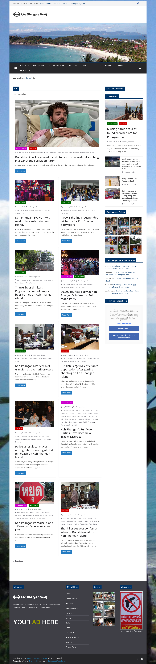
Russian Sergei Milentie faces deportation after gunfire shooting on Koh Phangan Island (79, 371)
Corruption (52, 153)
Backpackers (67, 410)
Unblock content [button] (124, 328)
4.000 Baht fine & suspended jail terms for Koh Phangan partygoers (79, 221)
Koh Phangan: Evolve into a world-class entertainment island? (32, 221)
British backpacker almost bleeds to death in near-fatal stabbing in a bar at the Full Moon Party (57, 158)
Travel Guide (73, 425)
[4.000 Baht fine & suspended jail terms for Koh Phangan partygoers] (80, 190)
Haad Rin (76, 153)
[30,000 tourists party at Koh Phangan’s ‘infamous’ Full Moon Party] (80, 262)
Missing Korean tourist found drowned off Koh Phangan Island (122, 133)
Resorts (22, 283)
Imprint (69, 642)
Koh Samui (33, 210)
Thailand (91, 422)
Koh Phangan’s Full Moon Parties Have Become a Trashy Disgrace (77, 432)
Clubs (73, 284)
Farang (96, 413)
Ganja (74, 416)
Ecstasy (90, 413)
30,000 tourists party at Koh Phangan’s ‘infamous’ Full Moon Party (79, 295)
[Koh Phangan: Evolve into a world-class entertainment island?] (34, 190)
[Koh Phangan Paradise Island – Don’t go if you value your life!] (34, 492)
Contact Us (25, 71)
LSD (62, 419)
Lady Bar (47, 210)
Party (17, 283)
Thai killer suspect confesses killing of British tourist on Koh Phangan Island (79, 532)
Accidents (66, 518)
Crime (59, 153)
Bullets (23, 436)
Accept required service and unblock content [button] (124, 336)
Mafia (72, 361)
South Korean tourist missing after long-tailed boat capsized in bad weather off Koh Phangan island (131, 164)
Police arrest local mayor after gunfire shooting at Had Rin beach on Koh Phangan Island (34, 452)
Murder (39, 439)
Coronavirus (70, 210)
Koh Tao (40, 210)
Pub (23, 213)
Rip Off (85, 422)
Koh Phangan (84, 153)
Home (68, 594)
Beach (68, 284)
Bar (46, 153)
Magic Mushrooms (70, 419)
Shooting (83, 361)
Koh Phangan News (36, 153)
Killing (24, 439)
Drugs (84, 413)
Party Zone (72, 65)
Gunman (89, 358)
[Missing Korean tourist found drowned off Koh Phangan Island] (124, 110)
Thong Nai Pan (30, 283)
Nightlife (18, 213)
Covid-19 (78, 210)
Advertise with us (72, 637)
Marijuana (81, 419)
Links (120, 65)
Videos (96, 65)
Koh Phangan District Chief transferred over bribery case (34, 367)
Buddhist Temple (26, 280)
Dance (72, 413)
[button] (88, 65)
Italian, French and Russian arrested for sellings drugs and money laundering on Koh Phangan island (62, 4)
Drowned (78, 413)
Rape (80, 422)
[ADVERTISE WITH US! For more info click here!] (36, 612)
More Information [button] (124, 324)
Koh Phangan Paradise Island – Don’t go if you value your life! (34, 526)
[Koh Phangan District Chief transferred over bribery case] (34, 336)
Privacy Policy (71, 647)
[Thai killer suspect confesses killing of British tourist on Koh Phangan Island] (80, 495)
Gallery (108, 65)
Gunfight (82, 358)
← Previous (18, 561)
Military (72, 287)
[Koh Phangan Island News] (15, 68)
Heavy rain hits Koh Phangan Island (129, 179)
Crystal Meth (65, 413)
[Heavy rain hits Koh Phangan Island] (112, 181)
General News (39, 65)
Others (84, 65)
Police (92, 153)
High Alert (25, 65)
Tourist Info (64, 213)
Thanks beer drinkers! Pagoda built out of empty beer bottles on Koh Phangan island (34, 293)
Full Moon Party (56, 65)
